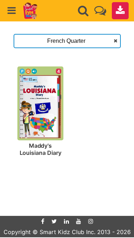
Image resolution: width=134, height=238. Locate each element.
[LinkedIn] (66, 221)
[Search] (83, 10)
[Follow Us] (100, 10)
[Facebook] (42, 221)
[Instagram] (90, 221)
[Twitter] (54, 221)
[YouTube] (78, 221)
